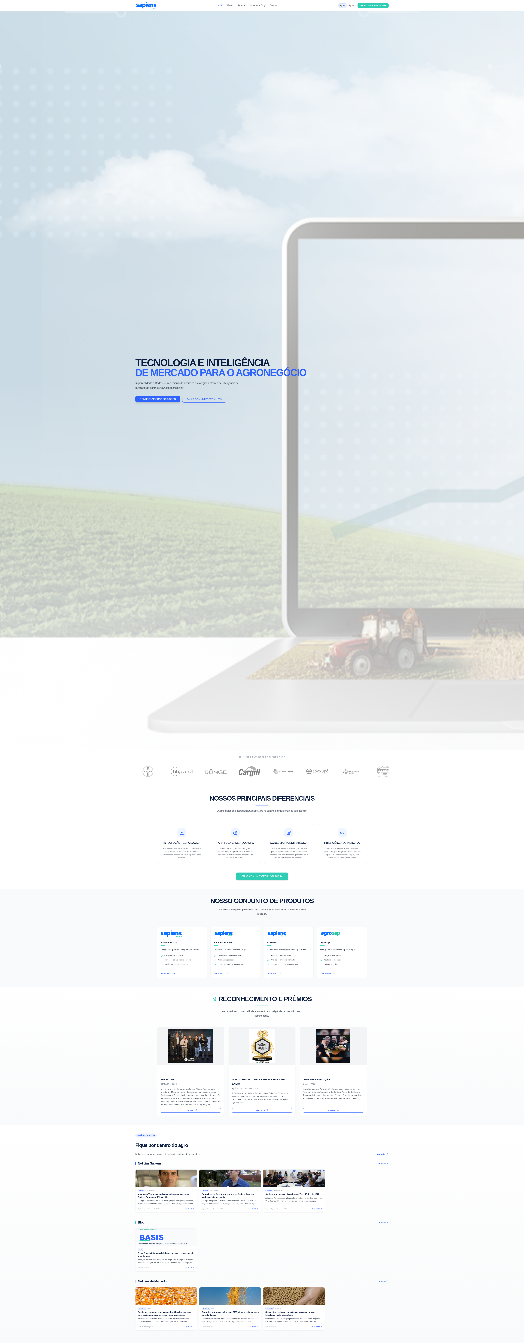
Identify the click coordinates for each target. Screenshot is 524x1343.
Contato (273, 5)
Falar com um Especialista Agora (262, 876)
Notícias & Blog (257, 5)
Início (220, 5)
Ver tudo (381, 1154)
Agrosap (242, 5)
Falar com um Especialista (204, 399)
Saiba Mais (166, 973)
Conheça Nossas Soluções (158, 399)
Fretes (230, 5)
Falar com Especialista (373, 5)
